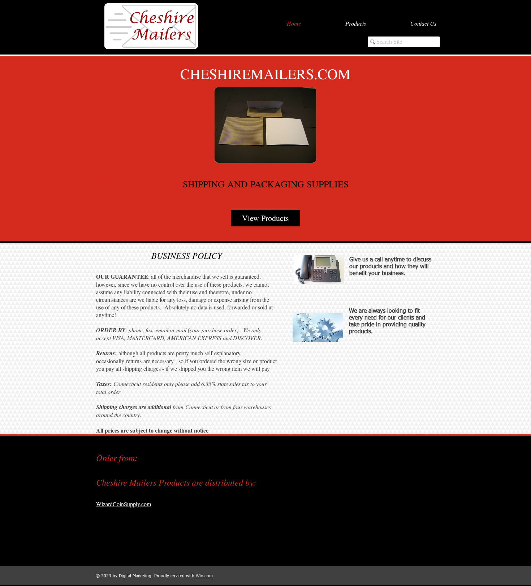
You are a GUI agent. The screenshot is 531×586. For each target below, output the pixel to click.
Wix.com (204, 576)
